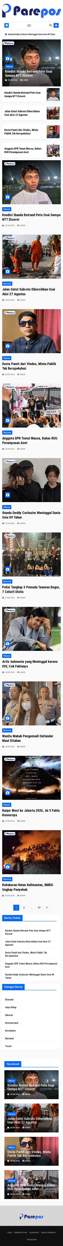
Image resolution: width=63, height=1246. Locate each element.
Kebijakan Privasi (20, 1232)
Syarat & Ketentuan (48, 1232)
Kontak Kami (34, 1232)
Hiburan (6, 209)
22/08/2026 (10, 821)
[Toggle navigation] (29, 25)
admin (25, 80)
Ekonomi (9, 999)
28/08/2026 (13, 80)
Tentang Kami (32, 1239)
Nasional (9, 67)
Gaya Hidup (10, 1007)
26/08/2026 (10, 672)
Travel (8, 1046)
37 (39, 907)
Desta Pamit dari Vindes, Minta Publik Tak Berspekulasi (29, 1154)
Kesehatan (10, 1030)
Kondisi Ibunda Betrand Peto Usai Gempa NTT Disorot (30, 1087)
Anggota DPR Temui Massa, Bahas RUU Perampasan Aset (31, 1187)
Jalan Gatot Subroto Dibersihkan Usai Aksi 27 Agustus (29, 1120)
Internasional (11, 1023)
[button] (50, 25)
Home (9, 1232)
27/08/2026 (10, 523)
